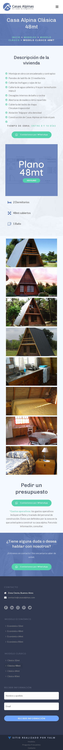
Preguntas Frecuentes (31, 745)
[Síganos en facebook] (6, 608)
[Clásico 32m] (31, 342)
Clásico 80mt (13, 676)
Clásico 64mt (13, 671)
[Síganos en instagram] (18, 608)
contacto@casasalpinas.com (21, 597)
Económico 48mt (15, 631)
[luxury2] (31, 282)
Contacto (31, 748)
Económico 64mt (15, 636)
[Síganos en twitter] (30, 608)
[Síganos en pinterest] (24, 608)
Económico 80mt (15, 641)
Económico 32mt (15, 626)
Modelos (31, 741)
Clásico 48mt (14, 665)
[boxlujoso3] (31, 312)
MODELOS (30, 37)
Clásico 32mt (13, 660)
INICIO (16, 37)
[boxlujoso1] (31, 253)
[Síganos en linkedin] (12, 608)
